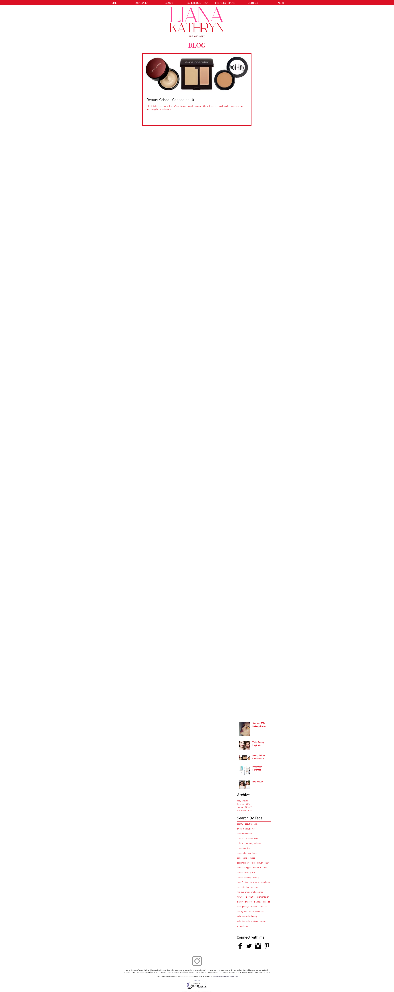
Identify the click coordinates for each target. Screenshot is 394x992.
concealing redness (246, 858)
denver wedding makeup (248, 877)
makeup (254, 887)
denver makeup (260, 867)
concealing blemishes (247, 853)
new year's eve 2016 (246, 897)
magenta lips (243, 887)
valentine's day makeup (247, 921)
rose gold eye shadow (247, 906)
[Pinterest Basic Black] (267, 946)
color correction (244, 833)
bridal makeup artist (246, 829)
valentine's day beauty (247, 916)
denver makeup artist (246, 872)
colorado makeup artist (247, 838)
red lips (266, 902)
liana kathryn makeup (260, 882)
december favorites (246, 863)
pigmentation (263, 897)
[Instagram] (197, 961)
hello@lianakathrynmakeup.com (225, 977)
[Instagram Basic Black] (258, 946)
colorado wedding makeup (249, 843)
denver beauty (263, 863)
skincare (263, 906)
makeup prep (257, 892)
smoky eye (242, 911)
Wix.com (209, 991)
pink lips (257, 902)
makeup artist (243, 892)
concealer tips (243, 848)
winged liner (242, 926)
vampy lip (264, 921)
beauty (240, 824)
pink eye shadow (244, 902)
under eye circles (257, 911)
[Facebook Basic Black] (240, 946)
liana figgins (242, 882)
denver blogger (244, 867)
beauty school (251, 824)
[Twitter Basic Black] (249, 946)
